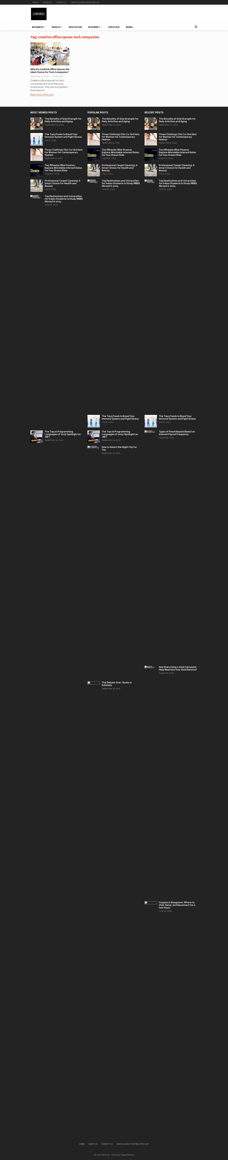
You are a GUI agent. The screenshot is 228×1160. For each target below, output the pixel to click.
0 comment (57, 76)
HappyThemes (127, 1155)
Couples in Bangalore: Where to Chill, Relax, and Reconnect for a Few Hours (177, 905)
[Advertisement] (141, 14)
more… (130, 26)
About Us (47, 2)
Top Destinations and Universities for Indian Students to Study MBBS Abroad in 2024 (64, 199)
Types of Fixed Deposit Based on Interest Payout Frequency (177, 433)
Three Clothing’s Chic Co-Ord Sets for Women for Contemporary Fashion (63, 152)
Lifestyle (114, 26)
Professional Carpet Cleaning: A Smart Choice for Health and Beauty (62, 183)
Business (37, 26)
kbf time (105, 1155)
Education (75, 26)
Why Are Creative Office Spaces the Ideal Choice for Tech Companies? (49, 71)
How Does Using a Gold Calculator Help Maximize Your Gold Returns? (178, 668)
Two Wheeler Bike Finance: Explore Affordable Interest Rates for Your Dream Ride (63, 168)
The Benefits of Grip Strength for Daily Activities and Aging (63, 120)
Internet (94, 26)
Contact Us (61, 2)
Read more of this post (41, 94)
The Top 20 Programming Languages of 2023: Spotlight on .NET (63, 434)
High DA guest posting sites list (85, 2)
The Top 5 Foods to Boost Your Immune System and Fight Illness (63, 135)
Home (35, 2)
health (56, 26)
